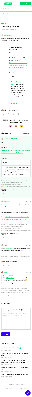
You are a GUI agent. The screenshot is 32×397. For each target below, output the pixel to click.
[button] (2, 4)
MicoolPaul (7, 139)
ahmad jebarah (8, 35)
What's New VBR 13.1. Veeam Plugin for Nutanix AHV (14, 354)
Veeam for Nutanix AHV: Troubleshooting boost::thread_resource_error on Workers (13, 361)
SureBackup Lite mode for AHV (10, 348)
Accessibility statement (22, 389)
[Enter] (3, 8)
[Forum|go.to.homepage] (8, 3)
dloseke (6, 272)
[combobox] (16, 8)
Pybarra (6, 245)
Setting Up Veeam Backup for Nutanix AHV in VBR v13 (15, 368)
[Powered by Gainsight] (16, 385)
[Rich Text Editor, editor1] (16, 320)
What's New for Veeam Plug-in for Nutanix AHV (14, 374)
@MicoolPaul (8, 248)
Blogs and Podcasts (6, 357)
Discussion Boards (8, 14)
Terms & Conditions (8, 389)
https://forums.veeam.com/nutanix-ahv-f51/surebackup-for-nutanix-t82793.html (15, 218)
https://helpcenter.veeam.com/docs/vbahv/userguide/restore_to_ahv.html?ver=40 (18, 65)
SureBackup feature (16, 83)
